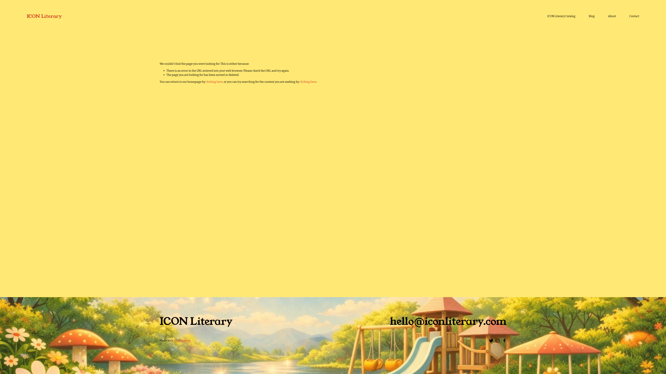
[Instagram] (498, 341)
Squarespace (182, 340)
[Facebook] (504, 341)
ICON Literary (44, 16)
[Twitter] (491, 341)
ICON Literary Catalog (561, 16)
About (612, 16)
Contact (634, 16)
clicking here (214, 81)
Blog (592, 16)
